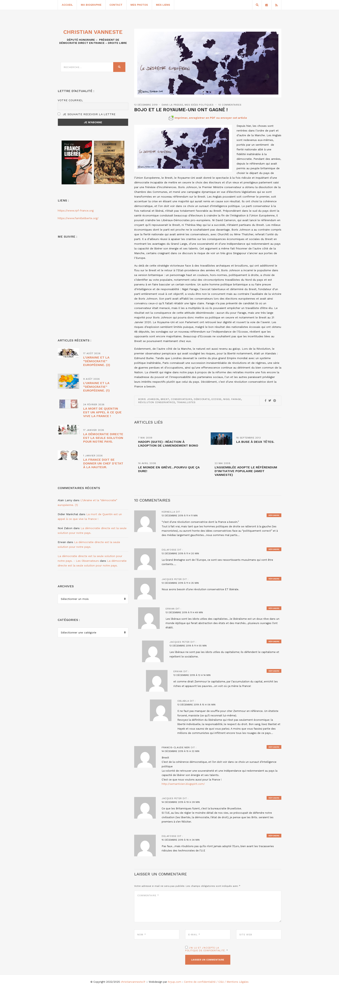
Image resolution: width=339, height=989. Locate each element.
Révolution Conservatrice (156, 402)
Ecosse (216, 399)
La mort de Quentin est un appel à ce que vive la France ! (102, 412)
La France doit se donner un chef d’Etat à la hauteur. (103, 463)
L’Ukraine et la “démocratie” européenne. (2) (96, 361)
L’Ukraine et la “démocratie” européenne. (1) (96, 386)
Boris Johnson (148, 399)
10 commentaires (229, 104)
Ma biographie (91, 4)
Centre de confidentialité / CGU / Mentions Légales (216, 981)
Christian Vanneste (93, 32)
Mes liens (163, 4)
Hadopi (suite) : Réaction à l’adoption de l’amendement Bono (168, 443)
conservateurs (181, 399)
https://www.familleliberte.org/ (78, 218)
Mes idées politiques (199, 104)
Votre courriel (70, 100)
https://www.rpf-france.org (76, 210)
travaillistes (186, 402)
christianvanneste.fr (133, 981)
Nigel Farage (232, 399)
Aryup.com (174, 981)
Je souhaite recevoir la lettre (89, 114)
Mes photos (139, 4)
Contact (115, 4)
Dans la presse (172, 104)
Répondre (274, 515)
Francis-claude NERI (176, 747)
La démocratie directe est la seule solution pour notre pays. (103, 437)
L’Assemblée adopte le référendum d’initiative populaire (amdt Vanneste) (246, 471)
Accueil (67, 4)
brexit (165, 399)
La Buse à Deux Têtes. (255, 442)
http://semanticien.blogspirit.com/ (183, 783)
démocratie (202, 399)
